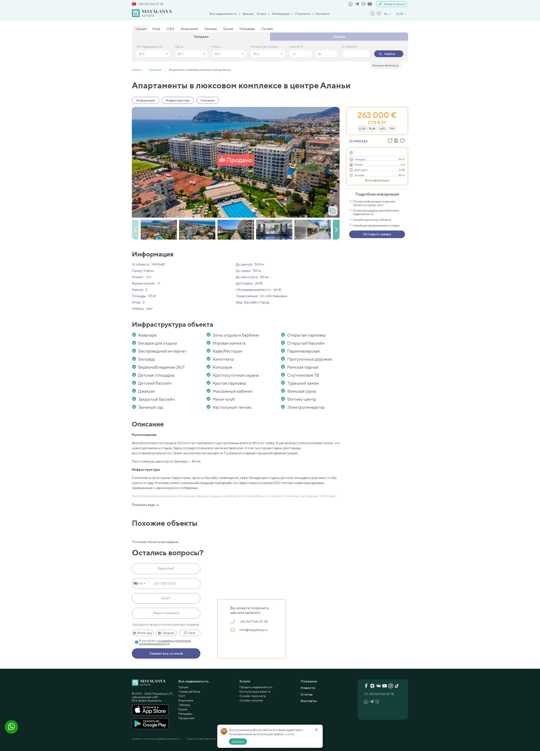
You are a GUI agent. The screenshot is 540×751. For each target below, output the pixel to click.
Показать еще (143, 505)
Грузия (228, 29)
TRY (392, 128)
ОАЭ (170, 29)
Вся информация (377, 180)
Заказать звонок (394, 4)
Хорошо (238, 741)
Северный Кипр (189, 691)
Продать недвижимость (256, 687)
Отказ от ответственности (201, 738)
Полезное (302, 13)
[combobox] (139, 583)
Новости (308, 688)
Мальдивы (247, 29)
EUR (362, 128)
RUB (372, 128)
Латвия (267, 29)
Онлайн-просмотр (252, 696)
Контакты (322, 13)
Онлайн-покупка (251, 700)
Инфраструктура (178, 100)
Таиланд (210, 29)
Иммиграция (281, 13)
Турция (140, 29)
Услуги (261, 13)
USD (382, 128)
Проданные (186, 718)
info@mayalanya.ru (253, 630)
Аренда (247, 13)
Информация (145, 100)
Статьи (306, 694)
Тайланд (184, 705)
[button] (336, 230)
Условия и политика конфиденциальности (156, 738)
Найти (389, 54)
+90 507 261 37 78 (150, 4)
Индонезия (189, 29)
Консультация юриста (254, 691)
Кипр (156, 29)
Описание (208, 100)
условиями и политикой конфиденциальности (165, 642)
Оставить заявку (377, 234)
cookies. (289, 734)
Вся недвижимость (223, 13)
